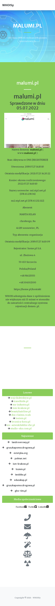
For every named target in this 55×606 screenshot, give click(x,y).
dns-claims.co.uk (21, 414)
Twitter (31, 507)
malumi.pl (36, 149)
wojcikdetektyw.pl (21, 397)
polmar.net (21, 458)
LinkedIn (42, 507)
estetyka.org (21, 453)
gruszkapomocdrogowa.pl (20, 447)
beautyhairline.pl (21, 411)
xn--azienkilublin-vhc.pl (21, 425)
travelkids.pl (21, 401)
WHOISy (8, 5)
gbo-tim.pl (21, 490)
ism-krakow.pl (21, 408)
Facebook (20, 507)
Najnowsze (27, 436)
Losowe (27, 392)
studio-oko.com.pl (21, 428)
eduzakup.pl (20, 480)
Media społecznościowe (27, 499)
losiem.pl (21, 418)
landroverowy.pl (20, 442)
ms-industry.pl (21, 404)
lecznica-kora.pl (21, 421)
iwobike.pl (20, 474)
